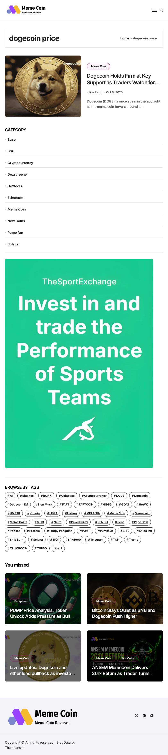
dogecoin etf (19, 504)
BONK (47, 495)
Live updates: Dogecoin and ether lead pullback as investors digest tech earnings (42, 673)
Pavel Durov (79, 522)
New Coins (16, 221)
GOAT (125, 504)
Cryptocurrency (20, 163)
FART (65, 504)
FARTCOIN (86, 504)
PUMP (86, 530)
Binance (28, 495)
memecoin (142, 513)
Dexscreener (18, 174)
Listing (72, 513)
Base (12, 139)
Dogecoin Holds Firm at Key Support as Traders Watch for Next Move (121, 82)
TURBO (42, 548)
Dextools (15, 186)
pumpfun (106, 530)
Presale (34, 530)
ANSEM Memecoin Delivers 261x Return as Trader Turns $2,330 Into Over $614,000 (120, 673)
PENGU (103, 522)
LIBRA (53, 513)
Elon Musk (45, 504)
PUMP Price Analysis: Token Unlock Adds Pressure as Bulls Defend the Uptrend (41, 616)
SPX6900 (74, 539)
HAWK (143, 504)
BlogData (64, 742)
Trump (133, 539)
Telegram (96, 539)
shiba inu (145, 530)
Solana (13, 244)
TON (116, 539)
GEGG (107, 504)
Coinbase (68, 495)
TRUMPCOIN (18, 548)
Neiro (57, 522)
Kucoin (35, 513)
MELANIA (93, 513)
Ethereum (15, 198)
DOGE (120, 495)
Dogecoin (141, 495)
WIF (59, 548)
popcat (15, 530)
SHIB (126, 530)
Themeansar (14, 748)
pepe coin (141, 522)
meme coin (117, 513)
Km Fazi (95, 92)
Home (124, 38)
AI (11, 495)
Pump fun (15, 233)
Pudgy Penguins (60, 530)
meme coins (18, 522)
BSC (11, 151)
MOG (40, 522)
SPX (55, 539)
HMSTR (15, 513)
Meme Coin (98, 66)
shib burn (17, 539)
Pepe (120, 522)
